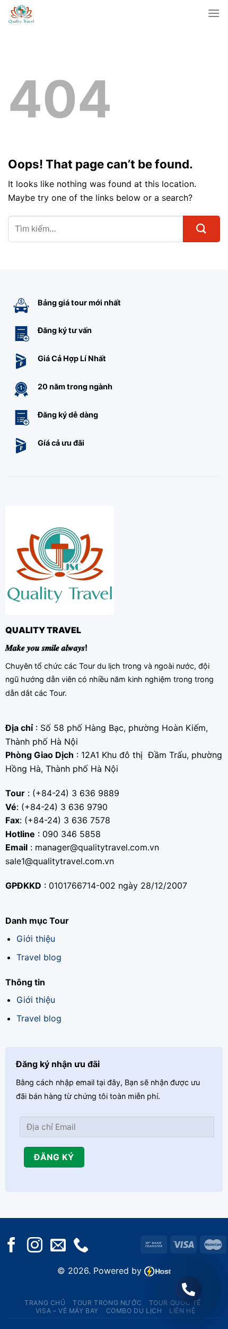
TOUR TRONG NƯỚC (107, 1303)
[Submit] (201, 229)
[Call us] (81, 1246)
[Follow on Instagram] (34, 1246)
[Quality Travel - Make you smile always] (38, 13)
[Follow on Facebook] (11, 1246)
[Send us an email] (58, 1246)
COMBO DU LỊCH (134, 1311)
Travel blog (39, 957)
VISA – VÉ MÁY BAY (67, 1311)
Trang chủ (45, 1303)
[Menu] (213, 13)
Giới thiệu (35, 938)
